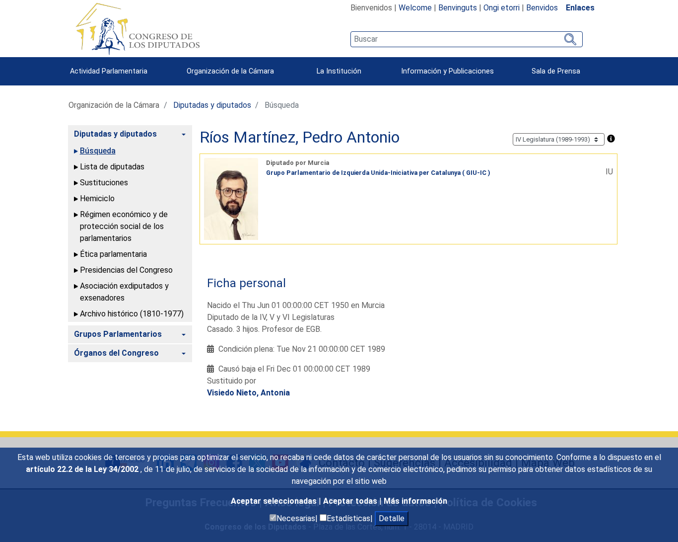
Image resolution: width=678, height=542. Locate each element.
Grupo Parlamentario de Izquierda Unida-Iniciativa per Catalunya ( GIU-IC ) (378, 172)
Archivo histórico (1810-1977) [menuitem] (132, 313)
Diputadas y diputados (212, 105)
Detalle (392, 518)
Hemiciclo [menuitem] (97, 198)
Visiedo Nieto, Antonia (248, 392)
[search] (466, 39)
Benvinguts (457, 7)
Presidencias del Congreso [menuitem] (126, 270)
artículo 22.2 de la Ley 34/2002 (83, 469)
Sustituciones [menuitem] (104, 182)
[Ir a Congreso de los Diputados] (137, 29)
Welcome (415, 7)
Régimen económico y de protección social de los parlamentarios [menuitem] (124, 226)
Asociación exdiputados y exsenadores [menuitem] (124, 292)
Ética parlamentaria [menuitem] (113, 254)
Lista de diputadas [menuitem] (112, 166)
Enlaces (580, 7)
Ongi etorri (501, 7)
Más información (415, 501)
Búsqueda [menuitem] (98, 150)
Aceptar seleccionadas (275, 501)
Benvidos (542, 7)
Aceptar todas (351, 501)
